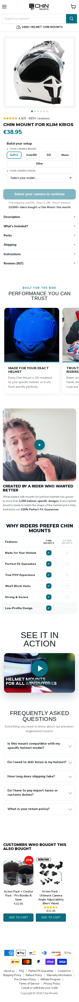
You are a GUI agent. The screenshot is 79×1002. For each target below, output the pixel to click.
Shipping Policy (12, 975)
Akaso (65, 154)
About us (9, 971)
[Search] (71, 18)
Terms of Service (29, 984)
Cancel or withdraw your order (39, 988)
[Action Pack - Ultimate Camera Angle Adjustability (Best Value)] (51, 872)
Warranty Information (59, 975)
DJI (49, 154)
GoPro (14, 154)
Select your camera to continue (39, 194)
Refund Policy (34, 975)
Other (39, 163)
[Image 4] (41, 111)
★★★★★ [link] (26, 118)
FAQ (21, 971)
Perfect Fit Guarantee (41, 971)
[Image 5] (44, 111)
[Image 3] (38, 111)
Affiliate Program (50, 979)
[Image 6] (47, 111)
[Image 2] (35, 111)
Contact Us (64, 971)
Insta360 (31, 154)
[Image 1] (32, 111)
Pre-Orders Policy (25, 979)
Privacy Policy (52, 984)
